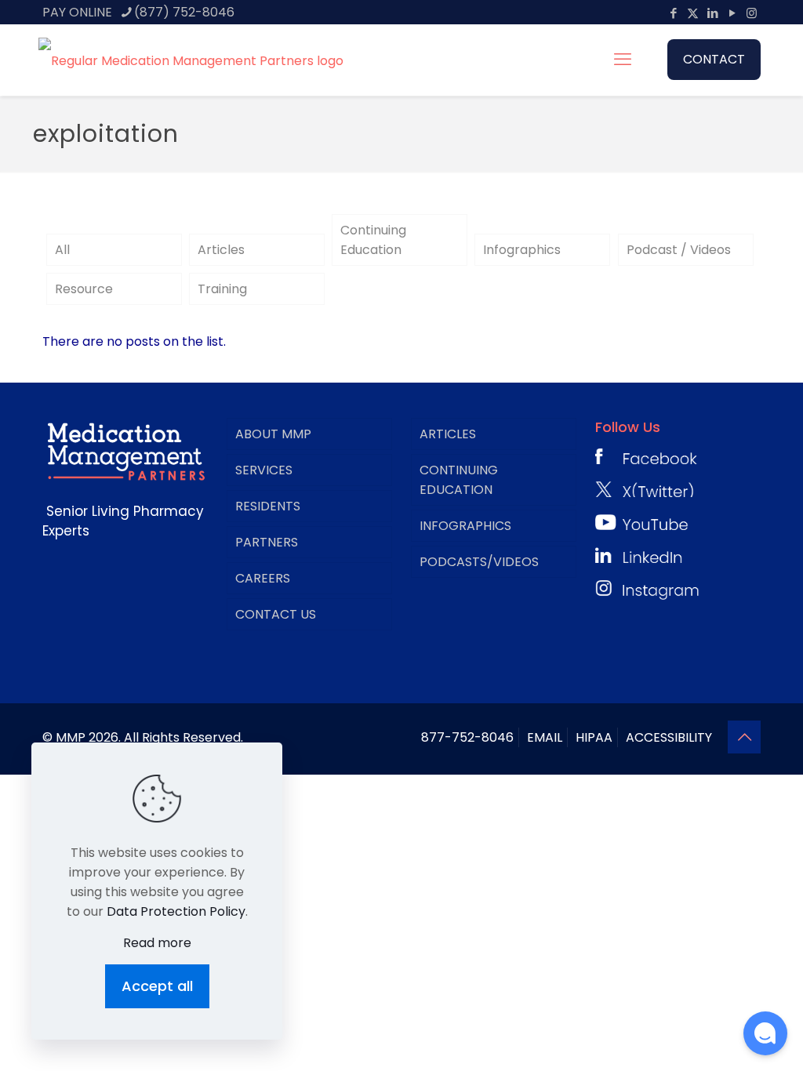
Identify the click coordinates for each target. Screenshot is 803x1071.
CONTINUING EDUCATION (459, 480)
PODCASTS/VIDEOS (479, 562)
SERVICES (263, 470)
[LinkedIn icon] (712, 13)
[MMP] (190, 59)
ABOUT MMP (273, 434)
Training (222, 289)
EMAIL (544, 737)
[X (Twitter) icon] (693, 13)
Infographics (522, 250)
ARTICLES (448, 434)
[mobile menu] (622, 59)
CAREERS (262, 578)
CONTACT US (275, 614)
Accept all (157, 986)
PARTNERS (266, 542)
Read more (157, 943)
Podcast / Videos (679, 250)
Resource (84, 289)
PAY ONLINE (77, 12)
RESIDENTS (267, 506)
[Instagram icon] (752, 13)
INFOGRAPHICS (465, 526)
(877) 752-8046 (184, 12)
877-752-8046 (467, 737)
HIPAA (594, 737)
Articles (221, 250)
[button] (765, 1033)
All (62, 250)
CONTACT (714, 59)
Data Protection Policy (176, 911)
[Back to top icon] (744, 737)
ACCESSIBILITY (669, 737)
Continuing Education (373, 240)
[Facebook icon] (673, 13)
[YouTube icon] (732, 13)
